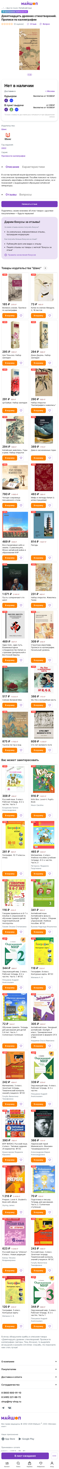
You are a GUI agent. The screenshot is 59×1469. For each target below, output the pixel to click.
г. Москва (50, 91)
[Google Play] (26, 1439)
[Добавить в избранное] (21, 315)
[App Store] (8, 1439)
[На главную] (29, 5)
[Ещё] (54, 1456)
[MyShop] (11, 1419)
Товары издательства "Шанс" (21, 268)
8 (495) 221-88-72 (11, 1397)
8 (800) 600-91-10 (11, 1392)
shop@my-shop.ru (11, 1401)
